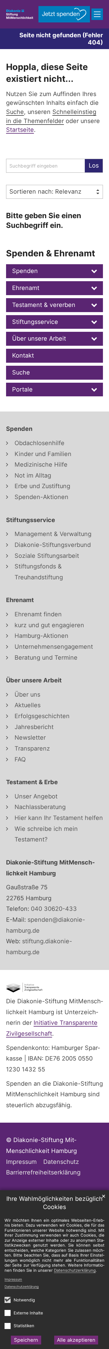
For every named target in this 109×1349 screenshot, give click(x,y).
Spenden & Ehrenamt (50, 253)
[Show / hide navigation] (97, 14)
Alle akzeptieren (76, 1340)
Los (94, 165)
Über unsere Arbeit (39, 338)
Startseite (20, 129)
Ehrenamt (25, 287)
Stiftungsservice (35, 321)
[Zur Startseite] (19, 14)
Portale (22, 389)
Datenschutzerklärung (22, 1286)
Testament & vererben (43, 304)
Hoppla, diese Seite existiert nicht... (47, 73)
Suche (21, 372)
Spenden (25, 271)
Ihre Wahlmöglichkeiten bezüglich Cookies (54, 1203)
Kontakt (23, 355)
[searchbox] (45, 166)
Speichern (26, 1340)
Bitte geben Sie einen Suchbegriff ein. (43, 220)
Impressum (13, 1279)
